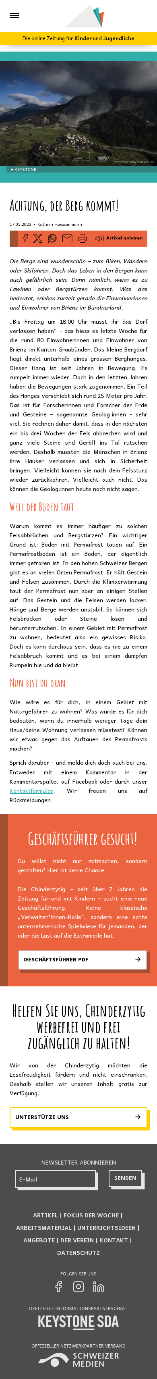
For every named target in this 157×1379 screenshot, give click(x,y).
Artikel (45, 1215)
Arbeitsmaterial (44, 1227)
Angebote (39, 1240)
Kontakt (113, 1240)
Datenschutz (78, 1252)
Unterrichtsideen (106, 1227)
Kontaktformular (31, 790)
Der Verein (77, 1240)
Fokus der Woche (91, 1215)
